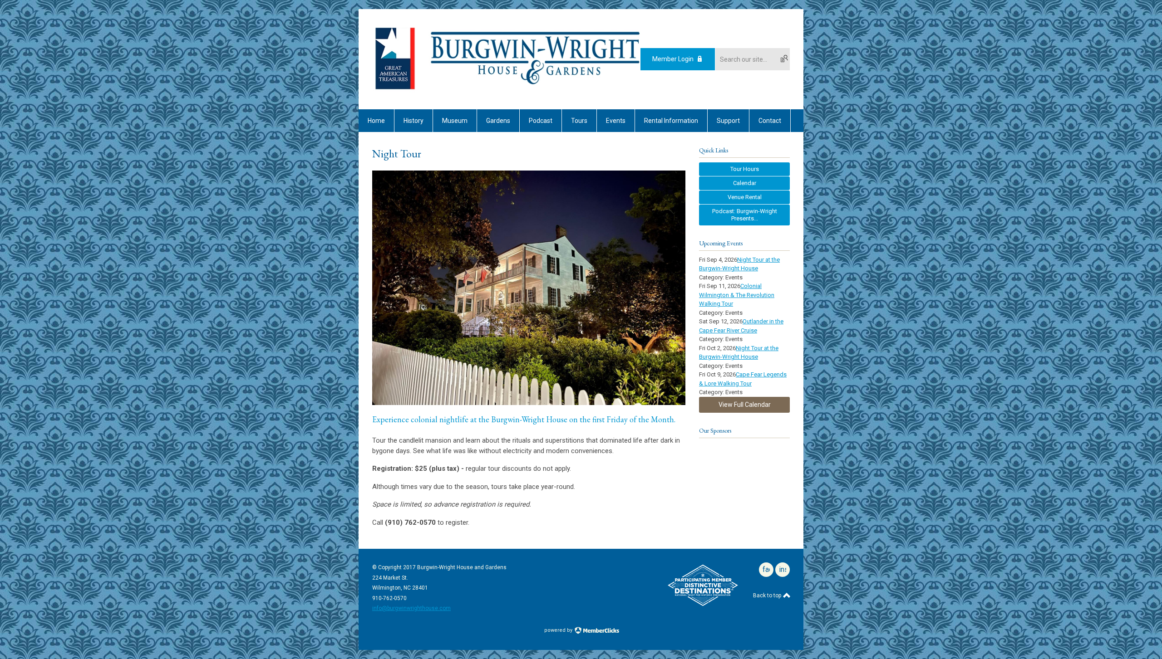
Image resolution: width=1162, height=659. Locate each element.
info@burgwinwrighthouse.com (411, 608)
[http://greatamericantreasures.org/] (395, 90)
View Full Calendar (745, 404)
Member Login (673, 59)
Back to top (768, 595)
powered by (559, 630)
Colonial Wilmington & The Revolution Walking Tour (736, 295)
